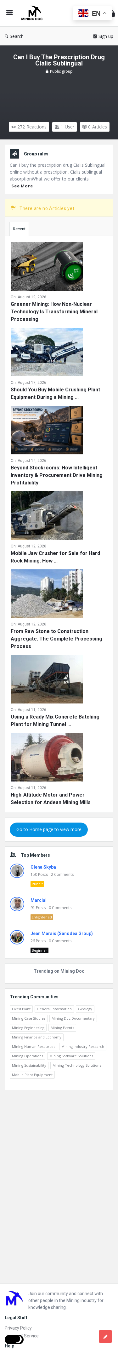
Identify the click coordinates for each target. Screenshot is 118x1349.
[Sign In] (112, 13)
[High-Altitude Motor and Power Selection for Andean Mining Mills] (47, 758)
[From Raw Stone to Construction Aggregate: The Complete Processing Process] (47, 595)
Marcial (39, 900)
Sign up (105, 36)
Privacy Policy (18, 1328)
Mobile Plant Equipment (32, 1074)
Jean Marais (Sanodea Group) (62, 933)
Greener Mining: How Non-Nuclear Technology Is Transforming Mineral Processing (54, 311)
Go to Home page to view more (48, 829)
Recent (19, 229)
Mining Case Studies (28, 1018)
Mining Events (62, 1027)
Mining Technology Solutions (77, 1065)
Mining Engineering (28, 1027)
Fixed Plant (21, 1009)
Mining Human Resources (33, 1046)
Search (17, 36)
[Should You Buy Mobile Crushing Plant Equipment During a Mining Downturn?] (47, 353)
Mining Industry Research (82, 1046)
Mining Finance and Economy (36, 1037)
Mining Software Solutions (71, 1056)
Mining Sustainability (29, 1065)
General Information (54, 1009)
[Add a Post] (105, 1336)
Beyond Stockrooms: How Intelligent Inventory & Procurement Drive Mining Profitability (57, 475)
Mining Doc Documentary (73, 1018)
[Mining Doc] (33, 13)
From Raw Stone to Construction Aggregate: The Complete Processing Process (56, 638)
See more (22, 186)
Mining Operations (27, 1056)
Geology (85, 1009)
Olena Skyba (43, 867)
